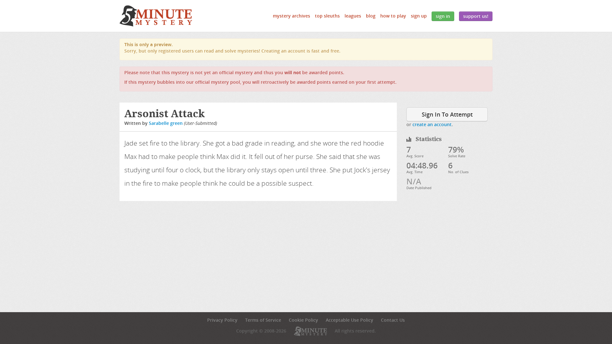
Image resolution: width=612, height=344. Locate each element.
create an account (432, 124)
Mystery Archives (291, 16)
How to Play (393, 16)
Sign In (443, 16)
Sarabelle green (166, 123)
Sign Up (419, 16)
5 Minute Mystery (156, 16)
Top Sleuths (327, 16)
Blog (370, 16)
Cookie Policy (303, 320)
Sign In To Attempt (447, 114)
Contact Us (393, 320)
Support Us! (475, 16)
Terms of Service (263, 320)
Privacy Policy (222, 320)
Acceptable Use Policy (349, 320)
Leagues (353, 16)
